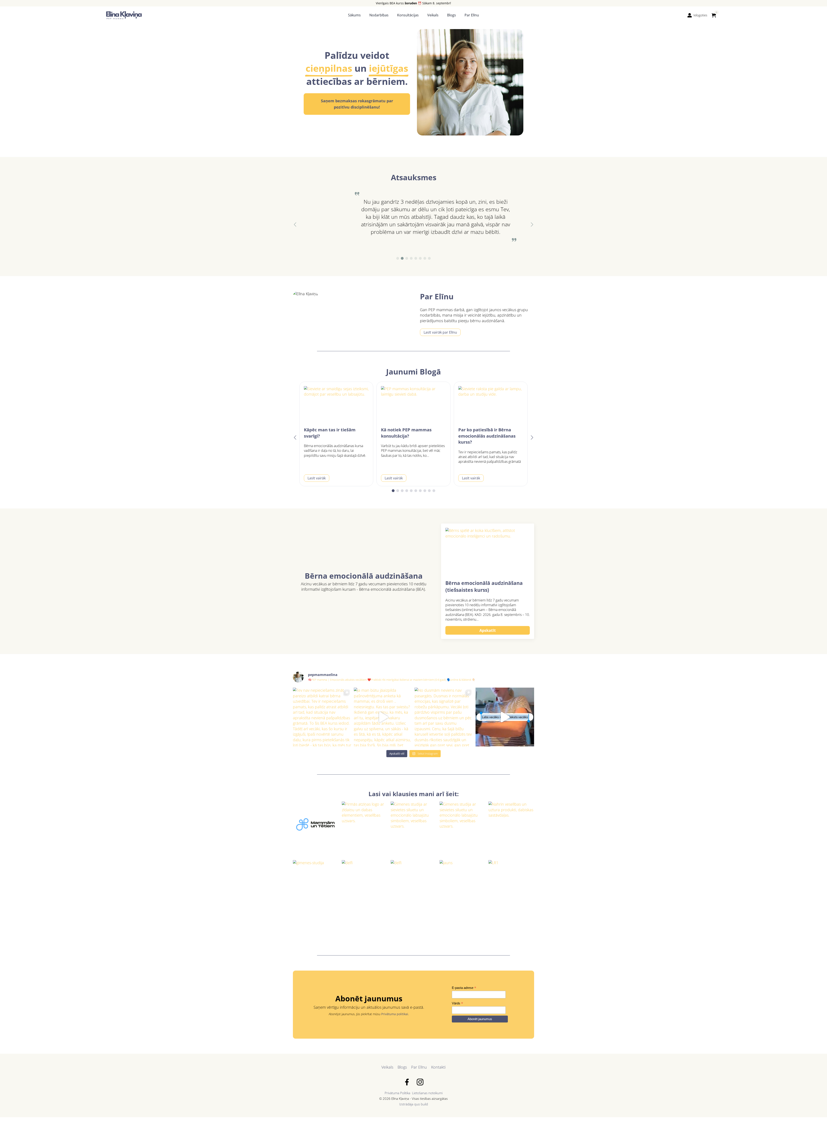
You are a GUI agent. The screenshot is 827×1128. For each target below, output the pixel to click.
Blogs (451, 15)
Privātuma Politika (397, 1093)
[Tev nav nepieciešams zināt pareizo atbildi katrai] (322, 717)
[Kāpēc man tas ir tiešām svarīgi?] (336, 404)
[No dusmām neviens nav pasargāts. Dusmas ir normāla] (444, 717)
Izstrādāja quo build (413, 1104)
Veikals (432, 15)
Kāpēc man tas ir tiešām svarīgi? (330, 433)
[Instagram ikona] (420, 1082)
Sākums (354, 15)
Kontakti (438, 1067)
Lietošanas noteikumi (427, 1093)
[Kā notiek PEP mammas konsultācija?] (413, 404)
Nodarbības (379, 15)
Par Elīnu (472, 15)
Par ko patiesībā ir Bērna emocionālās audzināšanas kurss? (487, 436)
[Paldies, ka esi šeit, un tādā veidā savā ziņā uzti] (505, 717)
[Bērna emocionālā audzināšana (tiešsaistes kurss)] (487, 551)
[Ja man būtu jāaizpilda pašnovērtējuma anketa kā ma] (383, 717)
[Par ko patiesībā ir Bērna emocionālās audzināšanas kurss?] (490, 404)
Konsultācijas (408, 15)
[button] (295, 224)
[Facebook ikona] (407, 1082)
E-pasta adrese (464, 988)
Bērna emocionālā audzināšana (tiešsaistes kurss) (484, 586)
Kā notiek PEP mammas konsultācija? (406, 433)
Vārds (457, 1003)
